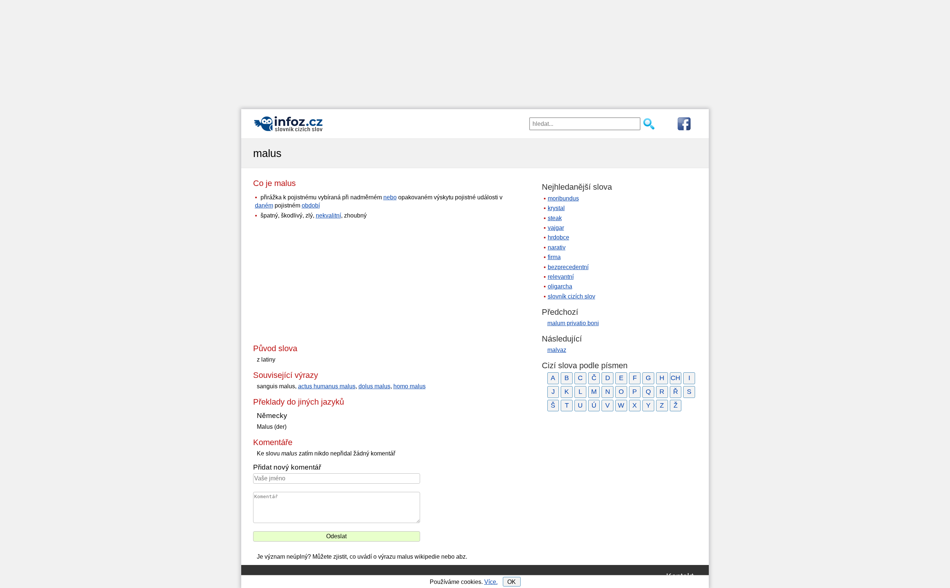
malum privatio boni (573, 323)
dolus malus (374, 386)
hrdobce (558, 237)
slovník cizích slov (571, 296)
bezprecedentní (568, 267)
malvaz (556, 350)
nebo (390, 197)
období (311, 205)
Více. (491, 582)
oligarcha (560, 286)
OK (511, 582)
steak (555, 218)
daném (264, 205)
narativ (557, 247)
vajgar (556, 228)
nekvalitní (328, 215)
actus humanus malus (327, 386)
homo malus (409, 386)
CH (675, 378)
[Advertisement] (475, 52)
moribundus (563, 198)
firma (554, 257)
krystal (556, 208)
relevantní (561, 277)
